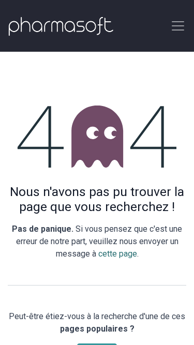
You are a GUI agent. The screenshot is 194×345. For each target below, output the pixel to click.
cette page (117, 254)
